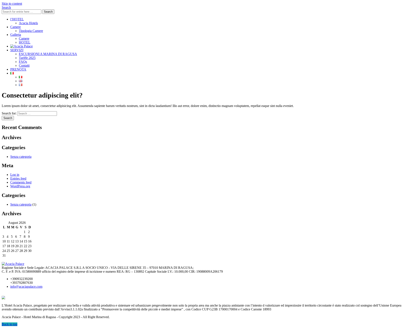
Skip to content (12, 3)
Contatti (24, 65)
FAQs (23, 61)
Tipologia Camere (31, 31)
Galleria (15, 34)
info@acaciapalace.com (26, 286)
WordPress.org (20, 186)
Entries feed (18, 178)
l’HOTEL (17, 19)
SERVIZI (16, 50)
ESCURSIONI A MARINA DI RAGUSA (48, 54)
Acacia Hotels (28, 23)
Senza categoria (20, 156)
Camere (15, 27)
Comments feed (20, 182)
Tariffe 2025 (27, 58)
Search (48, 11)
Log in (14, 174)
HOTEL (24, 42)
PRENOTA (18, 69)
